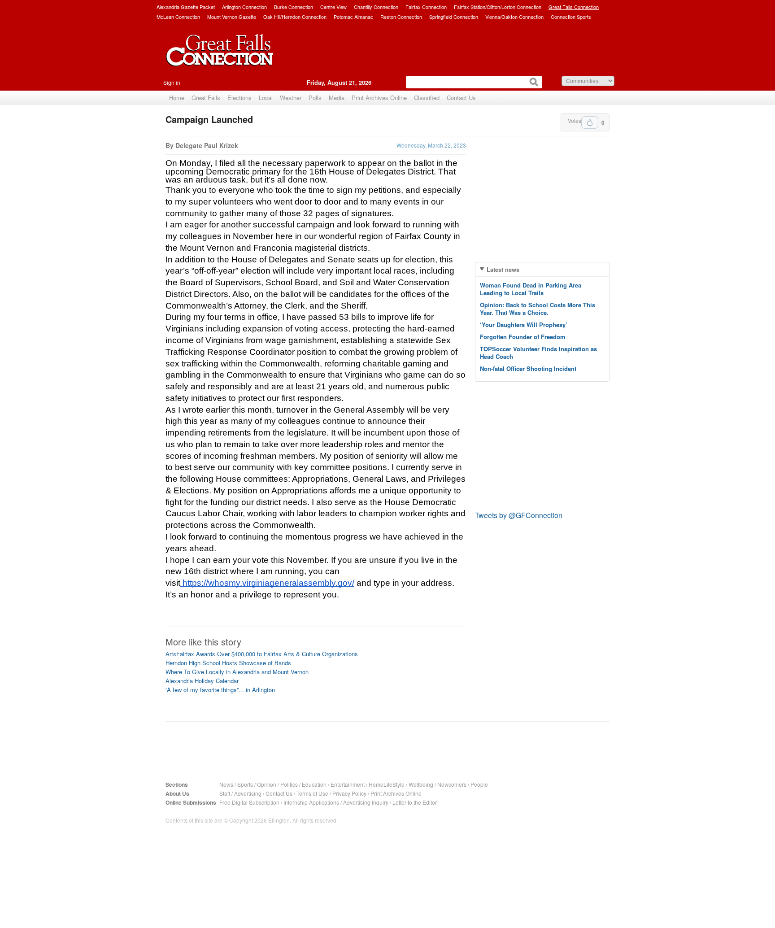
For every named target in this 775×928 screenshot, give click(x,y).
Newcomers (451, 784)
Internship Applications (311, 802)
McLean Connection (178, 16)
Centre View (333, 6)
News (226, 784)
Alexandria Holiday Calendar (202, 680)
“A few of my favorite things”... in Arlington (220, 689)
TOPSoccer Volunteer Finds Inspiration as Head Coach (538, 352)
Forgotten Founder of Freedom (523, 336)
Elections (239, 97)
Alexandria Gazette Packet (186, 6)
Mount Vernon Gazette (231, 16)
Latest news (503, 269)
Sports (245, 784)
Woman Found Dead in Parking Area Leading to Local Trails (530, 289)
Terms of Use (312, 793)
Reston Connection (401, 16)
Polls (315, 97)
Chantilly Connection (376, 6)
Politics (289, 784)
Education (314, 784)
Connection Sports (571, 16)
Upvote (589, 122)
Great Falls (206, 97)
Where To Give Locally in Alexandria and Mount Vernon (237, 671)
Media (336, 97)
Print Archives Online (379, 97)
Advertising (247, 793)
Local (266, 97)
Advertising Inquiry (365, 802)
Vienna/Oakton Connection (514, 16)
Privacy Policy (349, 793)
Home (176, 97)
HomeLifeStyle (387, 784)
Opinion (266, 784)
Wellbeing (421, 784)
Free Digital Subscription (249, 802)
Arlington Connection (244, 6)
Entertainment (348, 784)
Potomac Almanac (353, 16)
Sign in (171, 82)
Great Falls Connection (574, 6)
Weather (290, 97)
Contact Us (461, 97)
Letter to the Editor (414, 802)
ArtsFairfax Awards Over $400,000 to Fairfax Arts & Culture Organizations (261, 653)
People (479, 784)
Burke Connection (293, 6)
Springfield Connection (453, 16)
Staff (224, 793)
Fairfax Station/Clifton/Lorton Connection (497, 6)
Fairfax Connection (426, 6)
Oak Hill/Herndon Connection (295, 16)
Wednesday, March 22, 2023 (431, 145)
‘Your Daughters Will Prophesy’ (523, 324)
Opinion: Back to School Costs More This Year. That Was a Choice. (537, 309)
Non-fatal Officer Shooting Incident (528, 368)
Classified (427, 97)
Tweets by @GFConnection (518, 515)
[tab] (542, 269)
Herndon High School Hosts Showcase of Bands (228, 662)
